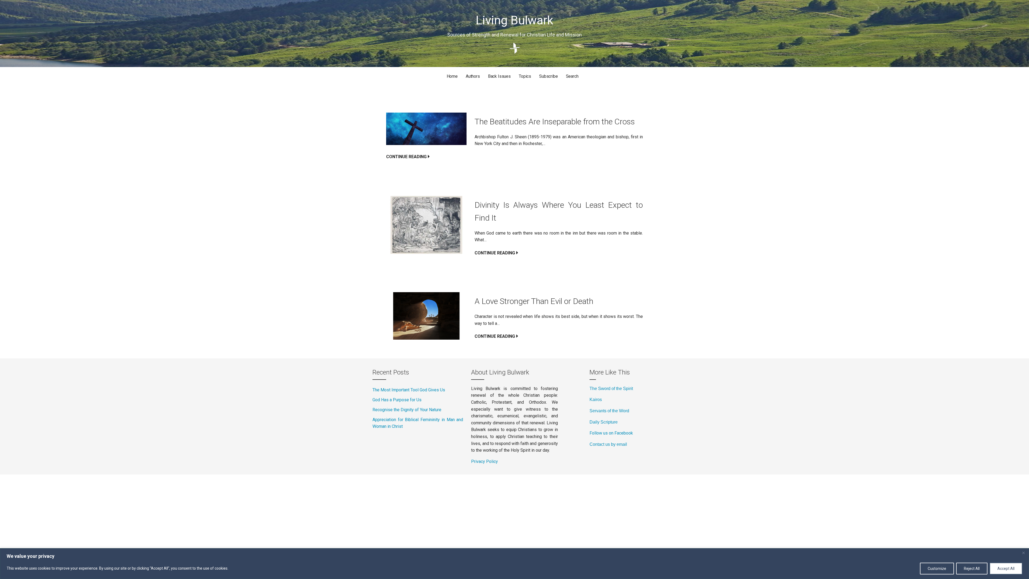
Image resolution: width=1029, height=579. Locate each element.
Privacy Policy (484, 461)
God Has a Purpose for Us (397, 399)
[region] (514, 563)
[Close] (1023, 553)
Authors (473, 76)
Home (452, 76)
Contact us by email (608, 444)
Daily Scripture (604, 422)
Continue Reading (406, 156)
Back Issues (499, 76)
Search (572, 76)
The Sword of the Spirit (611, 388)
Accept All (1006, 568)
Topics (525, 76)
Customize (937, 568)
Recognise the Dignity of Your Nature (406, 409)
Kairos (596, 399)
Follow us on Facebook (611, 433)
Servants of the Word (609, 411)
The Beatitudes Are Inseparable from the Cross (555, 121)
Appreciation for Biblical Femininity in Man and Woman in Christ (417, 423)
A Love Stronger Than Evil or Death (534, 301)
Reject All (972, 568)
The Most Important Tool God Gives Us (408, 389)
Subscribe (548, 76)
